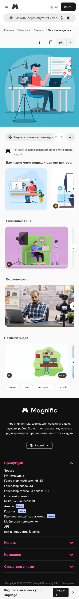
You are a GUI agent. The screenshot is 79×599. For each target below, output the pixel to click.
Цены (54, 7)
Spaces (9, 470)
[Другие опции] (39, 42)
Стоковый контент (16, 496)
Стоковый (24, 30)
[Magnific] (39, 411)
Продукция (13, 462)
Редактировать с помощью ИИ (36, 137)
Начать (10, 542)
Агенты (13, 506)
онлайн (63, 387)
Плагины (14, 511)
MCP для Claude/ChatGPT (22, 501)
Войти (68, 7)
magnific (18, 154)
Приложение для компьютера (29, 516)
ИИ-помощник (14, 475)
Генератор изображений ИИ (23, 480)
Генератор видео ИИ (18, 486)
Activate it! (60, 592)
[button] (39, 445)
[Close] (73, 592)
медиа (12, 387)
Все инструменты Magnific (22, 531)
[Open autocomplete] (9, 17)
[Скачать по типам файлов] (70, 42)
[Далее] (62, 137)
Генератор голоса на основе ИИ (26, 491)
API (6, 526)
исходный (28, 56)
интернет (44, 387)
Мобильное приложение (21, 521)
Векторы (39, 30)
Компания (12, 554)
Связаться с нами (19, 566)
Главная (9, 30)
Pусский (39, 445)
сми (27, 387)
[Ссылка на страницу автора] (8, 152)
